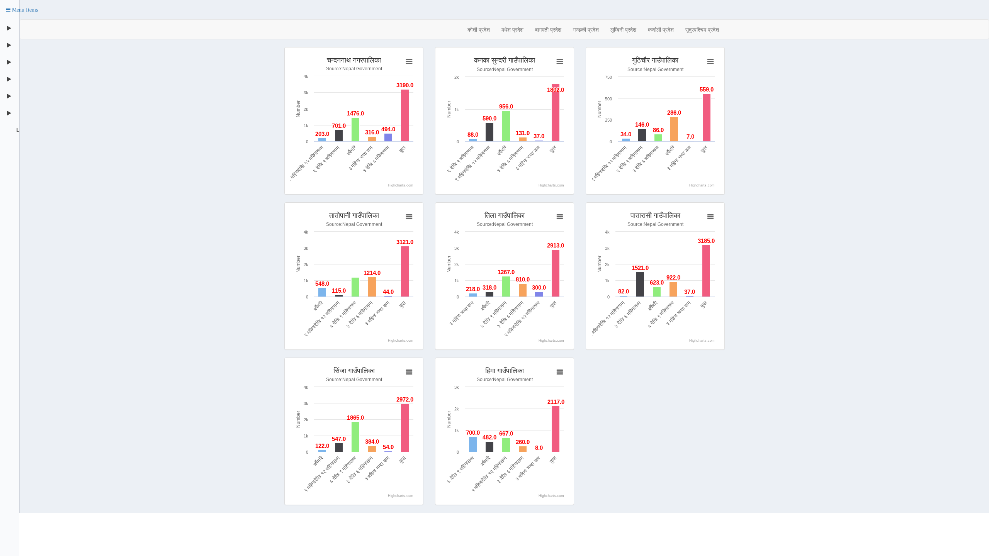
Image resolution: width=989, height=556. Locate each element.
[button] (22, 9)
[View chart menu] (408, 62)
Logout (17, 130)
